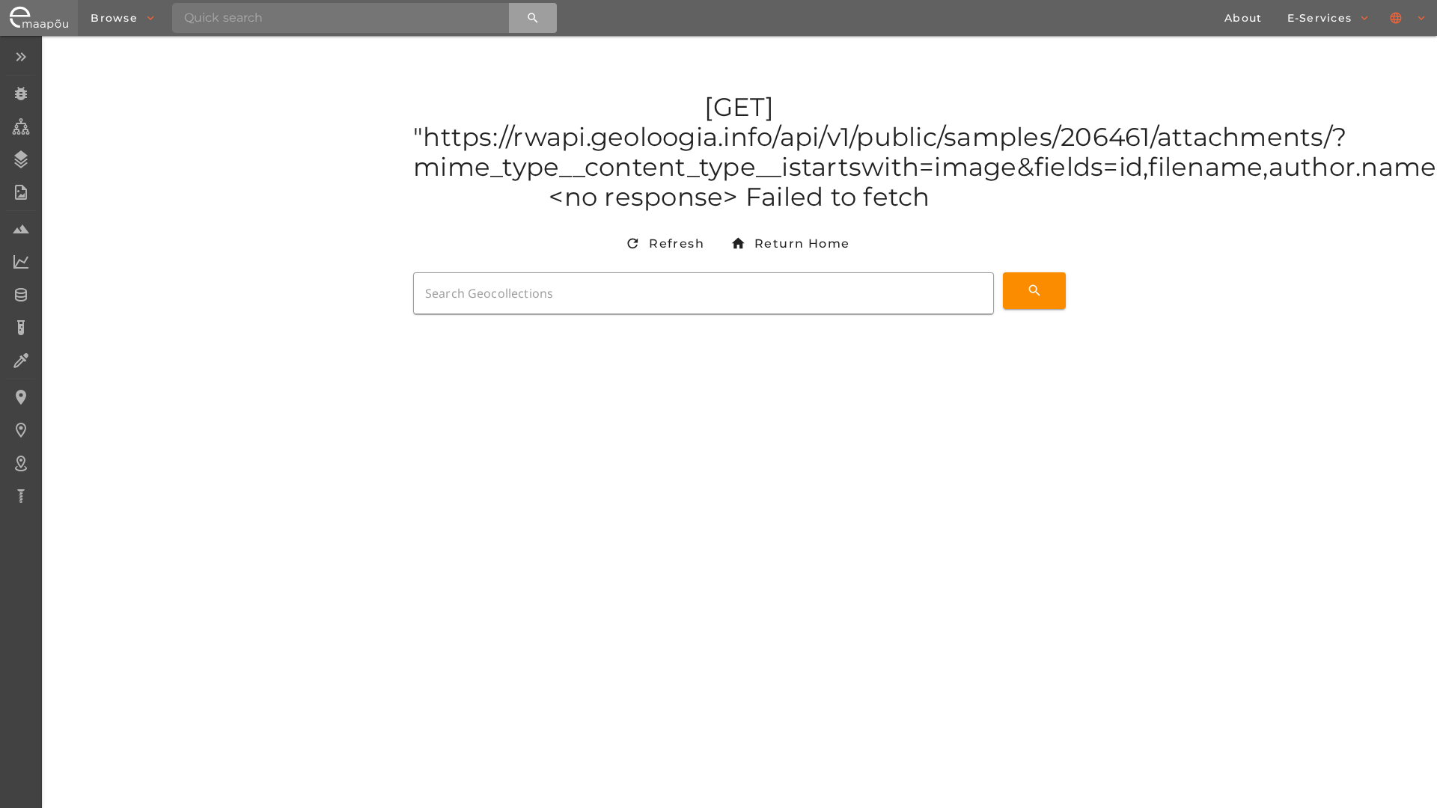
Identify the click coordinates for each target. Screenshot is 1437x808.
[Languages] (1408, 18)
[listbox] (20, 278)
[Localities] (20, 397)
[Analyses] (20, 328)
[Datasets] (20, 295)
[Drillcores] (20, 496)
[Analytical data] (20, 262)
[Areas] (20, 463)
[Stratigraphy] (20, 159)
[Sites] (20, 430)
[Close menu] (20, 57)
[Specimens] (20, 93)
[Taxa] (20, 126)
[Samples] (20, 229)
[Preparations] (20, 361)
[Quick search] (533, 18)
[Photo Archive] (20, 192)
